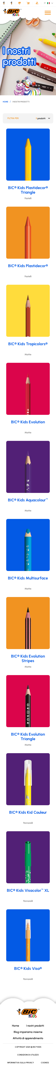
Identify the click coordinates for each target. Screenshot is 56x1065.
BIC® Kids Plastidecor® (28, 265)
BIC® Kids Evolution (28, 422)
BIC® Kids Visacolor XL (28, 890)
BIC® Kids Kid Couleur (28, 812)
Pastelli (28, 198)
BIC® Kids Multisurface (28, 578)
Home (5, 102)
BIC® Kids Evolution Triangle (28, 736)
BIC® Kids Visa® (28, 968)
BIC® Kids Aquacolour (28, 500)
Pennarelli (28, 823)
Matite (28, 354)
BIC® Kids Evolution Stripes (28, 658)
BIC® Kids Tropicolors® (28, 343)
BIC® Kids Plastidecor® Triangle (28, 190)
